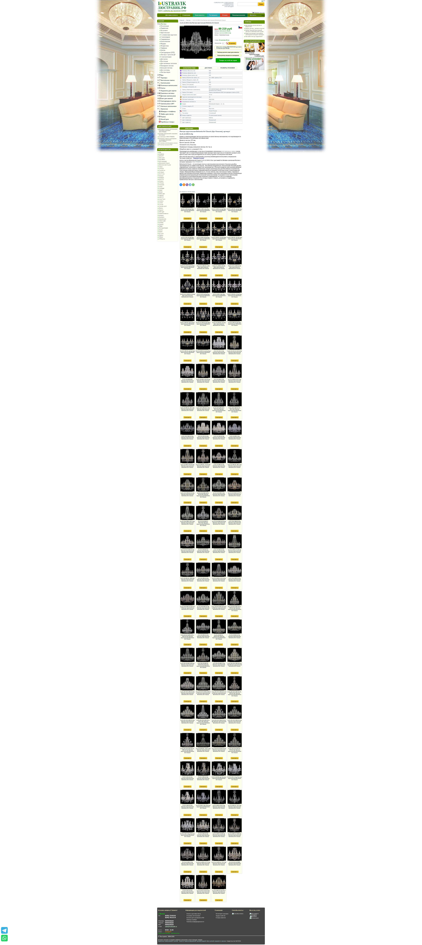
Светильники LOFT (167, 104)
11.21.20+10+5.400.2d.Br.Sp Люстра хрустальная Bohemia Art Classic (203, 693)
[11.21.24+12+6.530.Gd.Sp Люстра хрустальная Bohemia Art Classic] (218, 740)
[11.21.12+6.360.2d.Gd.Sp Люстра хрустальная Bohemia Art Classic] (218, 513)
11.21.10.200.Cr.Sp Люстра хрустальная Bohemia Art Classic (219, 381)
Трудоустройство (220, 915)
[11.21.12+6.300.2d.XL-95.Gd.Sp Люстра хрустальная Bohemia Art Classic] (203, 484)
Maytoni (161, 210)
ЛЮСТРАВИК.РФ (197, 162)
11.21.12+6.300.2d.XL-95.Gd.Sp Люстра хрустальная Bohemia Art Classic (203, 495)
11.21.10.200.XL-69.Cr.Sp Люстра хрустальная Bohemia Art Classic (187, 409)
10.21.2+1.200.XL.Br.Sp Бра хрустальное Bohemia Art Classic (218, 267)
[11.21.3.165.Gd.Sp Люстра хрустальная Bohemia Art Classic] (203, 768)
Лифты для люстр (167, 114)
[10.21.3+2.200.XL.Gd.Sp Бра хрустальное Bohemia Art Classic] (218, 314)
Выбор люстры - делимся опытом (255, 28)
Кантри (163, 50)
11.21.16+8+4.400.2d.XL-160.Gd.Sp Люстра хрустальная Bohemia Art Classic (187, 637)
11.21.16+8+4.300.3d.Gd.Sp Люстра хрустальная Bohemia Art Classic (219, 608)
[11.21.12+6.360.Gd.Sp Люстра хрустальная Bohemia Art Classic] (234, 513)
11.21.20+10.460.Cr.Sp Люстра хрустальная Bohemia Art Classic (219, 665)
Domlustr (161, 177)
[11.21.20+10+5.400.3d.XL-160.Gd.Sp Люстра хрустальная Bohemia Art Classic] (234, 683)
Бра (161, 75)
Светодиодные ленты (168, 101)
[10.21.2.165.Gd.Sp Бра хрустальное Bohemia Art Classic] (203, 229)
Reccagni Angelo (163, 228)
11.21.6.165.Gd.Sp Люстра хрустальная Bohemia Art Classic (203, 835)
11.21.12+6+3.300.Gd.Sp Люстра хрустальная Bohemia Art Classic (187, 551)
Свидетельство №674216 (234, 941)
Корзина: (257, 12)
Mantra (161, 208)
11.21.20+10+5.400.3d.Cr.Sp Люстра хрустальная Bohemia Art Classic (219, 693)
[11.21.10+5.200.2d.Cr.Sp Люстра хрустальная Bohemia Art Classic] (203, 399)
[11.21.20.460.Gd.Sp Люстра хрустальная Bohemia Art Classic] (234, 626)
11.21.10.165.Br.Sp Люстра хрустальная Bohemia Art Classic (187, 381)
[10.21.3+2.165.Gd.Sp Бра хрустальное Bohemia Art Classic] (203, 314)
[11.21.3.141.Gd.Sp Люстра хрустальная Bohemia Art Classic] (187, 768)
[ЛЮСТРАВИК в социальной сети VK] (254, 918)
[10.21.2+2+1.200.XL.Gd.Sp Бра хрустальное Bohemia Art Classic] (187, 285)
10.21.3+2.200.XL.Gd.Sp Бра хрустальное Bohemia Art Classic (219, 324)
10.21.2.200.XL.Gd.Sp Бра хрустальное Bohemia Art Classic (234, 239)
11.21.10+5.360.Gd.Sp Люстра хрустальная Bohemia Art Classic (187, 438)
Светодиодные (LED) (168, 52)
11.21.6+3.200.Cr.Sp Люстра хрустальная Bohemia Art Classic (187, 864)
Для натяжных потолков (169, 63)
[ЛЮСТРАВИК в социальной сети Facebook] (253, 916)
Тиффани (164, 48)
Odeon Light (162, 220)
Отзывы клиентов (221, 917)
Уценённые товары (167, 122)
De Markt (161, 172)
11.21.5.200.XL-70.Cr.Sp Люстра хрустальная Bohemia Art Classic (234, 807)
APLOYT (161, 156)
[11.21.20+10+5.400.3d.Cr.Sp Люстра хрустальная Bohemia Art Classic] (218, 683)
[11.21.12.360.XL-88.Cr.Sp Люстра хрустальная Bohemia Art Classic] (234, 456)
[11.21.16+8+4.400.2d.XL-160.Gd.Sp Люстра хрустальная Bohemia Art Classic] (187, 626)
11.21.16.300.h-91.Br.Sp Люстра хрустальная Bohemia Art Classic (234, 551)
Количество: (218, 43)
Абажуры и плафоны (168, 111)
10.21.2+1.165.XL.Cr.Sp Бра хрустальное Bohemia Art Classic (203, 267)
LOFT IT (161, 197)
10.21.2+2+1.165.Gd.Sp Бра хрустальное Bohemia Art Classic (234, 267)
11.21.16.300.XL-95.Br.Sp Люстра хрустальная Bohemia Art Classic (187, 580)
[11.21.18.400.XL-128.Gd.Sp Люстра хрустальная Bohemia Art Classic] (218, 626)
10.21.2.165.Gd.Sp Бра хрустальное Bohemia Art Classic (203, 239)
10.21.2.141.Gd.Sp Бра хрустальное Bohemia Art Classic (187, 239)
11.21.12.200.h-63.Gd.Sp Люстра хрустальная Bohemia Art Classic (187, 466)
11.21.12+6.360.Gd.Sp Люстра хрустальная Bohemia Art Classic (234, 523)
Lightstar (161, 195)
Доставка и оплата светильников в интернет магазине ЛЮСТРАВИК (168, 130)
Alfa (160, 152)
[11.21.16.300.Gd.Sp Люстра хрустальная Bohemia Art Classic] (218, 541)
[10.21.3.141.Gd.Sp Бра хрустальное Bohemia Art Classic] (203, 285)
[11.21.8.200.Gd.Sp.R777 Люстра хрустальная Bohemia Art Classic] (218, 882)
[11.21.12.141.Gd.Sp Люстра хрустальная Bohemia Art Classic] (203, 427)
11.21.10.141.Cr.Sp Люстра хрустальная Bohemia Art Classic (219, 352)
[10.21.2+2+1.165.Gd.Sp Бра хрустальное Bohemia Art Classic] (234, 257)
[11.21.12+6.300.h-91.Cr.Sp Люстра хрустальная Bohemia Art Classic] (187, 513)
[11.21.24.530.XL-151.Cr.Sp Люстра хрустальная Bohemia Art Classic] (203, 740)
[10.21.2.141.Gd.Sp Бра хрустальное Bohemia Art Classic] (187, 229)
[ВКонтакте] (181, 184)
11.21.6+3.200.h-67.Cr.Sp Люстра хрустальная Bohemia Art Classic (203, 864)
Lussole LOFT (163, 206)
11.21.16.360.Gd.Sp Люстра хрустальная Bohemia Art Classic (203, 580)
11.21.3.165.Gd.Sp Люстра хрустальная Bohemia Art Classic (203, 778)
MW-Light (161, 211)
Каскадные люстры (167, 65)
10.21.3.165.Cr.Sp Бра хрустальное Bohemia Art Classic (219, 296)
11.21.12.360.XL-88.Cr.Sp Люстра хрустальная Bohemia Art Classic (235, 466)
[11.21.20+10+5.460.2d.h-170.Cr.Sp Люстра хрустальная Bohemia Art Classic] (203, 711)
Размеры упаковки (227, 68)
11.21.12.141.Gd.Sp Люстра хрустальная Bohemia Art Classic (203, 438)
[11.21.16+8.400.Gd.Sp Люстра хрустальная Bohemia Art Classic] (203, 598)
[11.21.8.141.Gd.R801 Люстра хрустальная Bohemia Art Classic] (234, 853)
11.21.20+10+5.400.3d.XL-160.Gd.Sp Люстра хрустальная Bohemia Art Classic (234, 693)
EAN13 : (217, 35)
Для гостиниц (165, 70)
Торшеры (163, 78)
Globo (160, 190)
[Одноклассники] (184, 184)
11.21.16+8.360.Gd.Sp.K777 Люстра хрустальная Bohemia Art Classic (187, 608)
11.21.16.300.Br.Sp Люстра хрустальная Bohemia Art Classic (203, 551)
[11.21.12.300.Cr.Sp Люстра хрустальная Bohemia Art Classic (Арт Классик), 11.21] (196, 61)
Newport (161, 215)
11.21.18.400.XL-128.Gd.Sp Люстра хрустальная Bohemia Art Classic (218, 637)
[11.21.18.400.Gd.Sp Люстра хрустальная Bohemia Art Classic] (203, 626)
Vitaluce (161, 235)
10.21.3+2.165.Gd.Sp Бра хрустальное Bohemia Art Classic (203, 324)
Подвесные (164, 28)
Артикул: (217, 33)
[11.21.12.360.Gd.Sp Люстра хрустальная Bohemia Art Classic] (218, 456)
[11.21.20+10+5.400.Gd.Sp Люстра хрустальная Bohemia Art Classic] (187, 711)
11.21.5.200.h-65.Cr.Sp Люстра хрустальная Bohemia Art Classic (219, 807)
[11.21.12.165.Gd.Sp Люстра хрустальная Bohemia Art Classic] (218, 427)
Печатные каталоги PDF (165, 144)
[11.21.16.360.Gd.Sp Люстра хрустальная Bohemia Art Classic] (203, 569)
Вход (263, 15)
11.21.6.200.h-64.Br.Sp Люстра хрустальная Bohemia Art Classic (219, 835)
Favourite (161, 184)
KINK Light (162, 193)
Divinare (161, 175)
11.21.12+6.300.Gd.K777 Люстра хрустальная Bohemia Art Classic (234, 494)
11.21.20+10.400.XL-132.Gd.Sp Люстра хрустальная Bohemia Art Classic (203, 665)
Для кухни (164, 59)
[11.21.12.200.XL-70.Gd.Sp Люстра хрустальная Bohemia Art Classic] (203, 456)
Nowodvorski (162, 219)
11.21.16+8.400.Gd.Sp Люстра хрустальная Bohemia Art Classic (203, 608)
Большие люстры (166, 68)
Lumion (161, 202)
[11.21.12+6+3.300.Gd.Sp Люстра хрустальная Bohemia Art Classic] (187, 541)
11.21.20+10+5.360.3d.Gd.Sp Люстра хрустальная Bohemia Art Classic (234, 665)
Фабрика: (217, 31)
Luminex (161, 201)
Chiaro (161, 166)
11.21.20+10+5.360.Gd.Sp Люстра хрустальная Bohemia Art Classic (187, 693)
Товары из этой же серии (228, 60)
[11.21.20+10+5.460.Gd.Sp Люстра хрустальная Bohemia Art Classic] (234, 711)
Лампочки (164, 109)
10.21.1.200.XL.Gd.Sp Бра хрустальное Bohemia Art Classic (234, 210)
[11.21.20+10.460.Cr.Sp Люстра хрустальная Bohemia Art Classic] (218, 655)
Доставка (208, 68)
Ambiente (161, 154)
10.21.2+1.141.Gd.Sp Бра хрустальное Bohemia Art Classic (187, 267)
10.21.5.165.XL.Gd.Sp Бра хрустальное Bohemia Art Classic (187, 352)
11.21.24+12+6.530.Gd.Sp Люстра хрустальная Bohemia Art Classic (219, 750)
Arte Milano (162, 159)
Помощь (248, 22)
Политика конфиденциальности (195, 921)
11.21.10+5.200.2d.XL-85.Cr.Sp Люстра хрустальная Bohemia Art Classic (234, 409)
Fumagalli (161, 188)
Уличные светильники (168, 106)
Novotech (161, 217)
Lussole (161, 204)
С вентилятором (166, 57)
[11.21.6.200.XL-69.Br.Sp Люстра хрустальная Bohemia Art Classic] (234, 825)
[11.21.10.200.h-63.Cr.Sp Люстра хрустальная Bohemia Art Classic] (234, 371)
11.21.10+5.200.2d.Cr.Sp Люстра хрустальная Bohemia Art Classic (203, 409)
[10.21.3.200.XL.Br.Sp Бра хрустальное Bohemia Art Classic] (187, 314)
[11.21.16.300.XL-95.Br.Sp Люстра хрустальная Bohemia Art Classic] (187, 569)
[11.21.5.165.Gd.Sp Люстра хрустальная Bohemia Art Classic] (187, 797)
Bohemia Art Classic (164, 163)
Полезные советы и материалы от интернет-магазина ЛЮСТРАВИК (167, 140)
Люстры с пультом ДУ (168, 54)
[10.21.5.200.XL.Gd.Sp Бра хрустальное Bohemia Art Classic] (203, 342)
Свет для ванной (166, 98)
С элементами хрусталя (169, 35)
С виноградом (165, 37)
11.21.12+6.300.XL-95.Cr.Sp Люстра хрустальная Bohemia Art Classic (203, 523)
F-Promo (161, 183)
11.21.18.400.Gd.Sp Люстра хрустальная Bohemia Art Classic (203, 636)
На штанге (164, 30)
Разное (163, 117)
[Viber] (187, 184)
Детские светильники (168, 96)
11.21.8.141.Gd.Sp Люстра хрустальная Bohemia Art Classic (187, 892)
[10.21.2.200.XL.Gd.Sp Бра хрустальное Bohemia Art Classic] (234, 229)
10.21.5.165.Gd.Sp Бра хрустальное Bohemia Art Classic (234, 324)
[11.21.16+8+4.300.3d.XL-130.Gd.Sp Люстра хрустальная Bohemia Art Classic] (234, 598)
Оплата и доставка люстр (193, 913)
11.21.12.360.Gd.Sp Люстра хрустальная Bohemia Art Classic (219, 466)
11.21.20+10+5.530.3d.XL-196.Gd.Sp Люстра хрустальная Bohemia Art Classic (187, 750)
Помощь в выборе (191, 919)
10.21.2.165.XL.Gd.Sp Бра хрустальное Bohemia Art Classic (219, 239)
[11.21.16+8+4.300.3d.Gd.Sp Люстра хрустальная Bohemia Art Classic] (218, 598)
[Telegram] (190, 184)
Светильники (165, 83)
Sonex (160, 231)
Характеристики (189, 68)
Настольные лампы (167, 80)
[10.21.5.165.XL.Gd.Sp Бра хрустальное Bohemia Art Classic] (187, 342)
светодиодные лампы (229, 151)
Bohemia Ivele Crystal (165, 165)
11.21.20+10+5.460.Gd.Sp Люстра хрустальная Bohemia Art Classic (235, 722)
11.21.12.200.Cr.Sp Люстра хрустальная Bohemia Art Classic (234, 438)
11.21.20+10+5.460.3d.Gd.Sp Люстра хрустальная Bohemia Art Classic (219, 722)
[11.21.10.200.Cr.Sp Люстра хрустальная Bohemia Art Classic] (218, 371)
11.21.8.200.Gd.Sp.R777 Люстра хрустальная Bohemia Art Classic (219, 892)
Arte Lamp (162, 157)
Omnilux (161, 222)
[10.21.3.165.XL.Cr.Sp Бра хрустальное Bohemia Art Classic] (234, 285)
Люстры (163, 24)
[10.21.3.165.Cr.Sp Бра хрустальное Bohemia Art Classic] (218, 285)
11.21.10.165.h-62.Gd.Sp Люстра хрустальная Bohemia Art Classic (203, 381)
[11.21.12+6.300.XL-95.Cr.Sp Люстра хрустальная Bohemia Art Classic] (203, 513)
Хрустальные (165, 32)
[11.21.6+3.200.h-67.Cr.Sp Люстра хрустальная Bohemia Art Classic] (203, 853)
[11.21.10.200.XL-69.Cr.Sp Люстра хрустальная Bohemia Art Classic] (187, 399)
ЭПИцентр (162, 239)
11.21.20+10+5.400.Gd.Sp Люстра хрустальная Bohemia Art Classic (187, 722)
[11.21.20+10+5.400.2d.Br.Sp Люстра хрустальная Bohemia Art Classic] (203, 683)
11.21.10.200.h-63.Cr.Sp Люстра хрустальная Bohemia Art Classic (234, 381)
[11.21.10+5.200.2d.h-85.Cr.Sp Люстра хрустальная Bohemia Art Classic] (218, 399)
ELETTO (161, 179)
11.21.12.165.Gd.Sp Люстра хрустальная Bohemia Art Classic (219, 438)
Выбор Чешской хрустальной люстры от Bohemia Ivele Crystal (254, 31)
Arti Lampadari (163, 161)
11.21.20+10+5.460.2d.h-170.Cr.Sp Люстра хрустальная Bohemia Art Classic (203, 722)
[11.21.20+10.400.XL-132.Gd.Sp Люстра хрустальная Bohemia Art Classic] (203, 655)
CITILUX (161, 168)
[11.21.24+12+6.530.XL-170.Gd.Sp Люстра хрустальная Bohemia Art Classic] (234, 740)
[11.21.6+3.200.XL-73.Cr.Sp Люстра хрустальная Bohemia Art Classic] (218, 853)
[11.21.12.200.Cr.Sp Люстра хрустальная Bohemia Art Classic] (234, 427)
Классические (165, 41)
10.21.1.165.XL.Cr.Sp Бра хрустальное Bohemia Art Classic (219, 210)
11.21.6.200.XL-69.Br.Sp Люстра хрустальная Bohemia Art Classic (234, 835)
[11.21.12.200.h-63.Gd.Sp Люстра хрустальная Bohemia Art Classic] (187, 456)
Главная (182, 20)
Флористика (165, 46)
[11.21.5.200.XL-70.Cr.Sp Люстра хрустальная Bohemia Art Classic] (234, 797)
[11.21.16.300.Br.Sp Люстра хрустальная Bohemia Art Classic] (203, 541)
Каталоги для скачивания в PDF (195, 917)
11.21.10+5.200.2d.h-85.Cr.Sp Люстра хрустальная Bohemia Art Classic (218, 409)
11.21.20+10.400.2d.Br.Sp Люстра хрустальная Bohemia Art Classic (187, 665)
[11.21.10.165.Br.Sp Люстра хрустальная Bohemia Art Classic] (187, 371)
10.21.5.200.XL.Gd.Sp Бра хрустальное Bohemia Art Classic (203, 352)
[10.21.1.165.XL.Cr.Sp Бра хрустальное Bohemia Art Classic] (218, 200)
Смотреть (187, 218)
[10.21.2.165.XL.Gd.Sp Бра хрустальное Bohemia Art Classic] (218, 229)
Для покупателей (164, 126)
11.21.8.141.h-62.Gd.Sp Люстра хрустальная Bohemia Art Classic (203, 892)
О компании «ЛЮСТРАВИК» (167, 136)
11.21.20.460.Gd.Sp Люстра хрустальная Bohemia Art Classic (234, 636)
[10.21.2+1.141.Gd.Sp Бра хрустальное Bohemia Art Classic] (187, 257)
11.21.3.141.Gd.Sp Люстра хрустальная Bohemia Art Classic (187, 778)
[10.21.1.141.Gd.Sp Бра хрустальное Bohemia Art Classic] (187, 200)
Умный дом (164, 119)
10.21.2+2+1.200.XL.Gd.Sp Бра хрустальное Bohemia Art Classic (187, 296)
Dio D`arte (162, 174)
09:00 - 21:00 (169, 930)
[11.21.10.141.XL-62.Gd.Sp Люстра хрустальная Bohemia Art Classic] (234, 342)
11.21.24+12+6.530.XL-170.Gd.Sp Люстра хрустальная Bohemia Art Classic (234, 750)
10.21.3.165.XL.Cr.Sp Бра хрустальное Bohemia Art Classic (234, 296)
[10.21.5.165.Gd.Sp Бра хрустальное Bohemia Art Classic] (234, 314)
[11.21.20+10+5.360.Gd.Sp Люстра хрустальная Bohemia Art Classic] (187, 683)
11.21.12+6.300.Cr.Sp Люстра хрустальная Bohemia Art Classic (219, 494)
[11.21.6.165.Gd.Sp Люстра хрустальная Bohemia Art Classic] (203, 825)
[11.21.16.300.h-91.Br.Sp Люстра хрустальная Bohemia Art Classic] (234, 541)
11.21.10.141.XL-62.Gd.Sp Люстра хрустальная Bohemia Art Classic (234, 352)
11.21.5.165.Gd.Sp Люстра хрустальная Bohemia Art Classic (187, 807)
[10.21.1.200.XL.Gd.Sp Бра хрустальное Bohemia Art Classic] (234, 200)
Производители (164, 149)
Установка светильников (193, 915)
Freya (160, 186)
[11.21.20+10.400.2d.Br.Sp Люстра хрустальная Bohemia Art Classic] (187, 655)
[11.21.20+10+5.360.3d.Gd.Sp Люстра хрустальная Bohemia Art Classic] (234, 655)
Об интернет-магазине (222, 913)
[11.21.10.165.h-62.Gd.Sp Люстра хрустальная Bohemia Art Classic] (203, 371)
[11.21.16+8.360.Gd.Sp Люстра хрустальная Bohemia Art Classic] (234, 569)
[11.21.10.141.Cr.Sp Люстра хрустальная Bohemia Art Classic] (218, 342)
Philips (160, 226)
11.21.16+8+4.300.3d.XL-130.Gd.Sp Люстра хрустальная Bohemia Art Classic (234, 608)
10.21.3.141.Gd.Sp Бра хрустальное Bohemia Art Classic (203, 296)
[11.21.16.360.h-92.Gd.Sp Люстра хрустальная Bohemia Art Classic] (218, 569)
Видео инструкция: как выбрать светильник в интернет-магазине (255, 34)
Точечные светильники (168, 85)
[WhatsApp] (193, 184)
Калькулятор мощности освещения (228, 55)
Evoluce (161, 181)
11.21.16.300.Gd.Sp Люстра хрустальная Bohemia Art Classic (219, 551)
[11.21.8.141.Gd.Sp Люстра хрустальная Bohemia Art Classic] (187, 882)
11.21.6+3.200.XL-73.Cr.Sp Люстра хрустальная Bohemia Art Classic (219, 864)
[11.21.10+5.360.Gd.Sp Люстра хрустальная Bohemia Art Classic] (187, 427)
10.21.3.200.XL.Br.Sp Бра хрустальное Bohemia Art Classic (187, 324)
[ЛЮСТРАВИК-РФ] (172, 7)
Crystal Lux (162, 170)
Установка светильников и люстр (168, 143)
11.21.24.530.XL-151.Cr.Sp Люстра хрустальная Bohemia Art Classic (203, 750)
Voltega (161, 237)
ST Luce (161, 233)
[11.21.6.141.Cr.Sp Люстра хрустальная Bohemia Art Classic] (187, 825)
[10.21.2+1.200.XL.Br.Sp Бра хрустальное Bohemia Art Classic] (218, 257)
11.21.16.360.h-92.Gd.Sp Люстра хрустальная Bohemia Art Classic (219, 580)
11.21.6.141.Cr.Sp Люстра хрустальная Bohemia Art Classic (187, 835)
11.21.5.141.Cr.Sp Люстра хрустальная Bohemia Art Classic (234, 778)
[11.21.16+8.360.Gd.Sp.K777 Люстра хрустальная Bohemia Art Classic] (187, 598)
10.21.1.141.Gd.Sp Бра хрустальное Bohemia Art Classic (187, 210)
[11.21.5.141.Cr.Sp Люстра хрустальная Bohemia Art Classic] (234, 768)
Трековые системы (167, 93)
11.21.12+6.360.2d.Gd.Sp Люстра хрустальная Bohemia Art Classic (219, 523)
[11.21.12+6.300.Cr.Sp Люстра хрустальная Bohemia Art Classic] (218, 484)
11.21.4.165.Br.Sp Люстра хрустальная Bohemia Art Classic (219, 778)
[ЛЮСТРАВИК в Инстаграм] (257, 915)
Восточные (164, 61)
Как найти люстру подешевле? (254, 36)
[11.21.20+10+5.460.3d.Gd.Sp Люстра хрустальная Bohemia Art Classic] (218, 711)
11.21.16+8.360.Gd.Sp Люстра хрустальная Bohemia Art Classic (234, 580)
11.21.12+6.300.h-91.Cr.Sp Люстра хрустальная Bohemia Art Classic (187, 523)
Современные (165, 39)
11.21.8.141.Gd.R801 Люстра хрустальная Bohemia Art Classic (234, 864)
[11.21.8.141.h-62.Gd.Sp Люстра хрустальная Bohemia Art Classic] (203, 882)
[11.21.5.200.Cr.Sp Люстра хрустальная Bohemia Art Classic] (203, 797)
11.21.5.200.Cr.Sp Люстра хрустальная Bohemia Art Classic (203, 807)
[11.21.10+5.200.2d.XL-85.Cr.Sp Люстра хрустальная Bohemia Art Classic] (234, 399)
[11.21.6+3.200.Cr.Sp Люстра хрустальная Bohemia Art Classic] (187, 853)
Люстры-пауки (165, 72)
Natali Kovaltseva (163, 213)
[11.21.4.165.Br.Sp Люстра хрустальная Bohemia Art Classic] (218, 768)
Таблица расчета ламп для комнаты (228, 52)
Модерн (163, 43)
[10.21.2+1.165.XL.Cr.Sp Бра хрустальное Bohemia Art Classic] (203, 257)
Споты (162, 88)
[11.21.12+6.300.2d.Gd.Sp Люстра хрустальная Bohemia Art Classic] (187, 484)
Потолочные (165, 26)
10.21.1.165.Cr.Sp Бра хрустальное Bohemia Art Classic (203, 210)
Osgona (161, 224)
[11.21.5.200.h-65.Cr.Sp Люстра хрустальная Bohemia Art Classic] (218, 797)
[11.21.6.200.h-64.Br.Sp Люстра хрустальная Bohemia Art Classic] (218, 825)
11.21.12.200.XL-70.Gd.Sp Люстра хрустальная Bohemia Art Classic (203, 466)
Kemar (161, 192)
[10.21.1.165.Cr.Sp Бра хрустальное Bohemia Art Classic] (203, 200)
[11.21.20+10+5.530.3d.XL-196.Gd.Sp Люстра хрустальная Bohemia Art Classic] (187, 740)
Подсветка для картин (168, 91)
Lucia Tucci (162, 199)
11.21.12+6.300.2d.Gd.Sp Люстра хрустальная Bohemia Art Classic (187, 494)
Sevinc (161, 229)
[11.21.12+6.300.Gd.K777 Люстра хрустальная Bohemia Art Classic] (234, 484)
